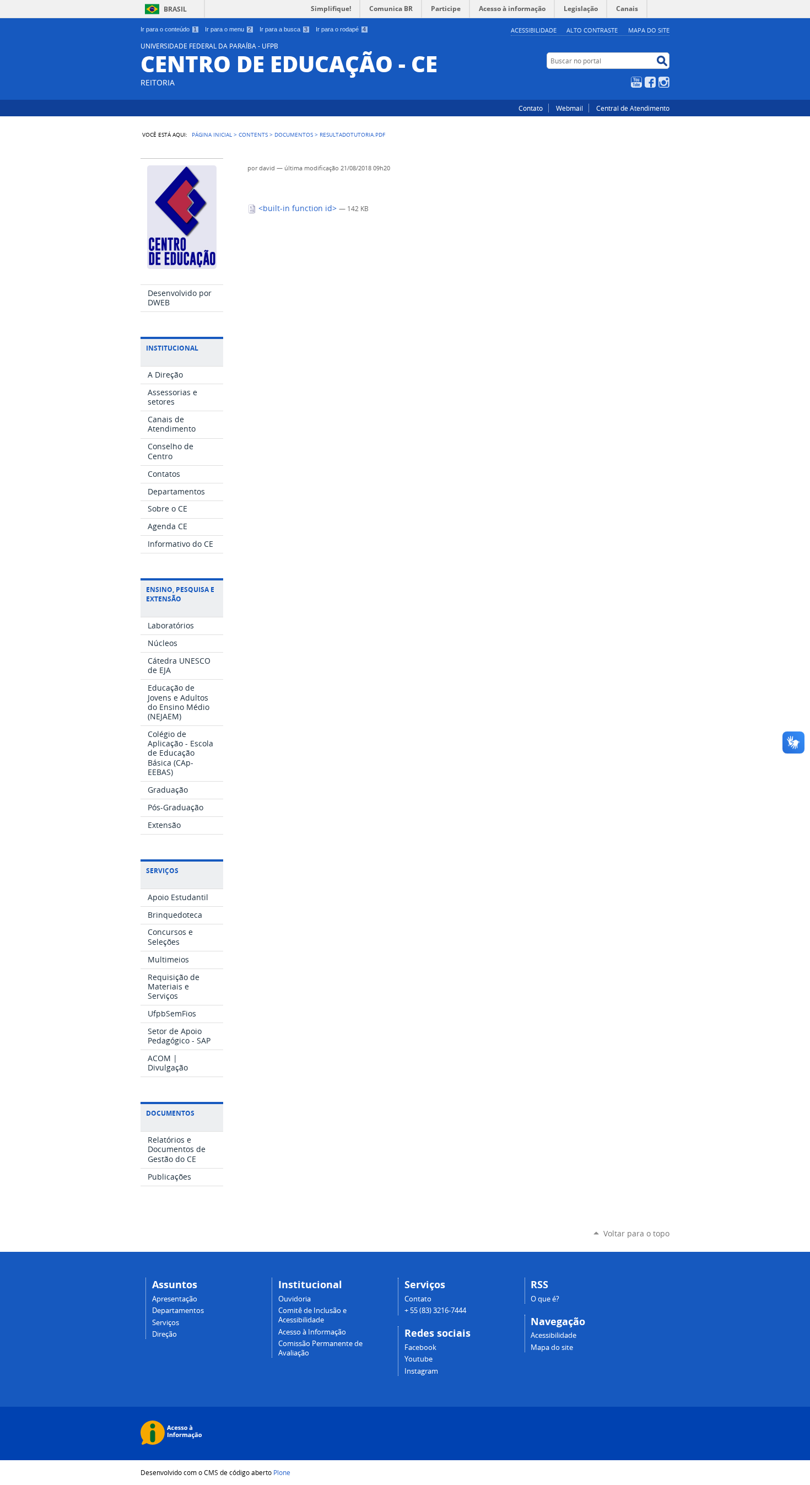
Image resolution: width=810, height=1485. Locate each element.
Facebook (650, 82)
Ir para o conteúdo (169, 29)
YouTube (636, 82)
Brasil (175, 9)
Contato (531, 108)
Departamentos (178, 1310)
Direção (164, 1334)
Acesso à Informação (312, 1332)
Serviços (165, 1322)
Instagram (663, 82)
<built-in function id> (297, 208)
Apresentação (174, 1299)
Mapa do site (648, 30)
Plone (281, 1472)
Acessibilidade (534, 30)
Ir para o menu (228, 29)
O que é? (545, 1299)
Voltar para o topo (636, 1233)
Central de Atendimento (632, 108)
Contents (253, 134)
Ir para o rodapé (341, 29)
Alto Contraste (592, 30)
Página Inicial (212, 134)
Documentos (293, 134)
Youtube (418, 1359)
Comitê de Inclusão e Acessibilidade (312, 1315)
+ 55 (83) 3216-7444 (435, 1310)
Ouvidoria (294, 1299)
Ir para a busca (283, 29)
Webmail (569, 108)
